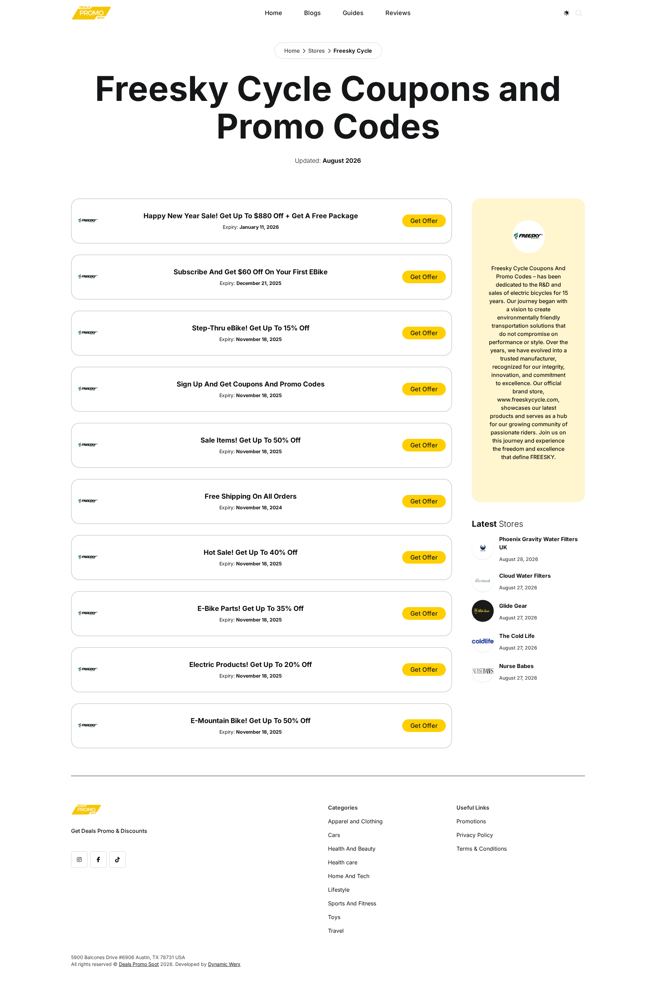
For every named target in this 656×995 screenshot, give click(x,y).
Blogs (312, 12)
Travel (336, 930)
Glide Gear (513, 605)
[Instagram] (79, 859)
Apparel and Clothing (355, 821)
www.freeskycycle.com (527, 399)
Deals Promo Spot (139, 964)
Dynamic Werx (224, 964)
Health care (342, 862)
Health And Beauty (351, 848)
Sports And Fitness (352, 903)
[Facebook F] (98, 859)
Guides (353, 12)
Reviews (398, 12)
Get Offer (424, 220)
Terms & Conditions (481, 848)
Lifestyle (339, 889)
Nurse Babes (516, 666)
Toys (334, 917)
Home (273, 12)
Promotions (471, 821)
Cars (334, 835)
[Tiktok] (117, 859)
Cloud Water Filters (525, 575)
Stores (316, 50)
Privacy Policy (474, 835)
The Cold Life (517, 635)
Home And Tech (348, 876)
